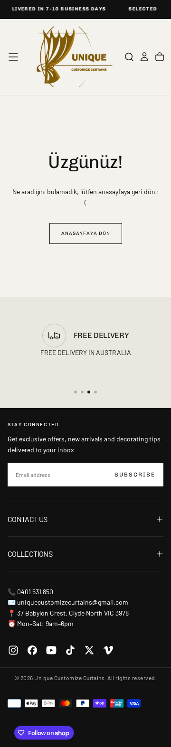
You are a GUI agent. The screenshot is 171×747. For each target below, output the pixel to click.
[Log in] (144, 57)
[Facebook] (32, 650)
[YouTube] (51, 650)
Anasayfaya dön (85, 233)
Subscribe (134, 474)
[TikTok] (70, 650)
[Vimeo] (108, 650)
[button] (13, 57)
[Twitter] (89, 650)
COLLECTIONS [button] (30, 553)
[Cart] (159, 57)
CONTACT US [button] (28, 518)
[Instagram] (13, 650)
